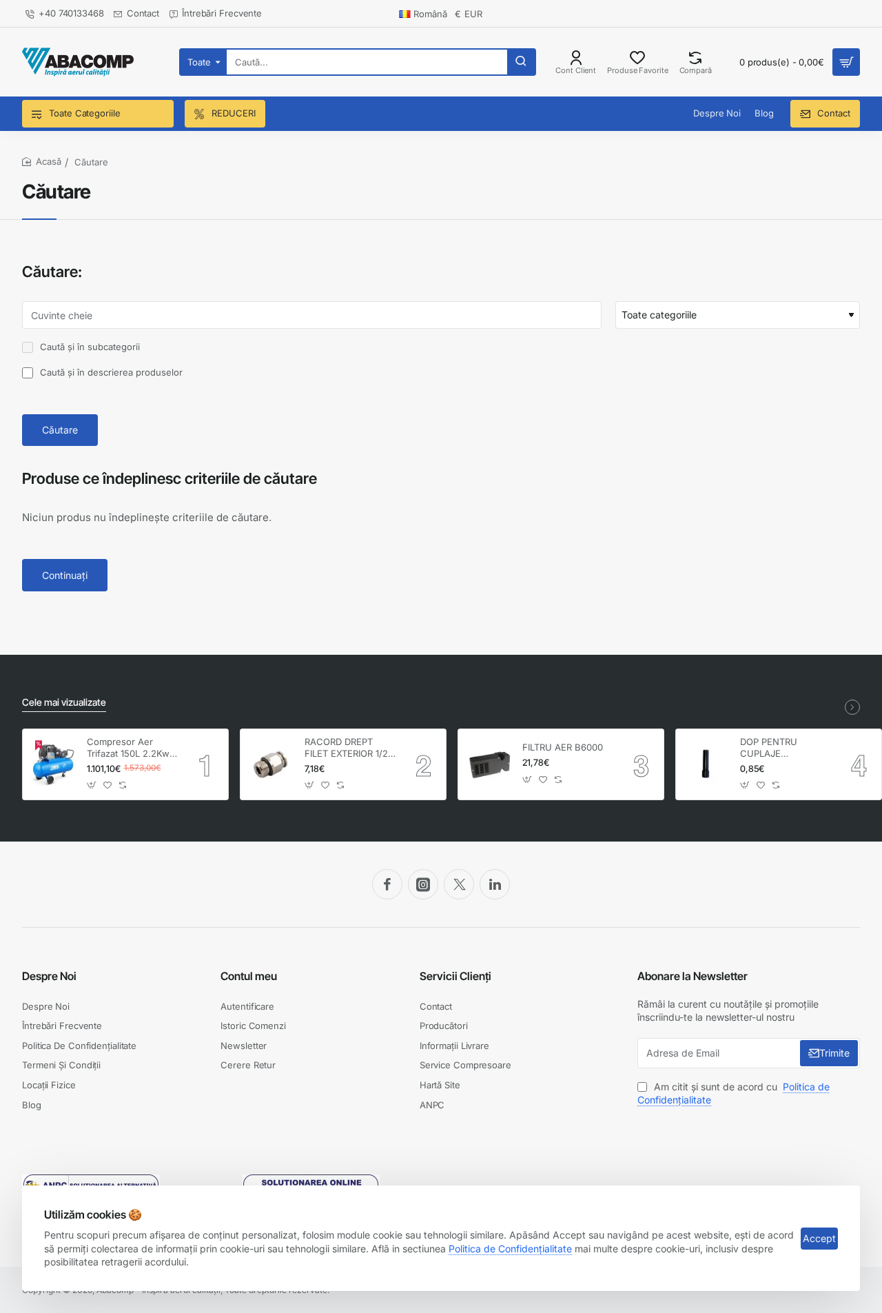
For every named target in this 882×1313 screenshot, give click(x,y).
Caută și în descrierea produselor (110, 372)
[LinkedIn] (495, 884)
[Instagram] (423, 884)
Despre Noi (49, 976)
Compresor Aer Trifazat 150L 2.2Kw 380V (128, 748)
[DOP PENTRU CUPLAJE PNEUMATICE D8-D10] (705, 764)
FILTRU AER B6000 (562, 747)
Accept (819, 1238)
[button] (92, 785)
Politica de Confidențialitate (510, 1248)
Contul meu (248, 976)
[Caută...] (521, 62)
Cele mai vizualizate (64, 702)
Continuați (65, 575)
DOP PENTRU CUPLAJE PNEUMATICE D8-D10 (778, 748)
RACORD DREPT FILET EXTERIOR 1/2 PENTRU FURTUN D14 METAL (346, 748)
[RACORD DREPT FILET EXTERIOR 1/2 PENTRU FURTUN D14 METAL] (270, 764)
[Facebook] (387, 884)
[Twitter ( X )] (459, 884)
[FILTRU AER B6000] (488, 764)
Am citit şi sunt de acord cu (733, 1093)
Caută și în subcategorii (88, 346)
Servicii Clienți (455, 976)
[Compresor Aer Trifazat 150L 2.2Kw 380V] (52, 764)
